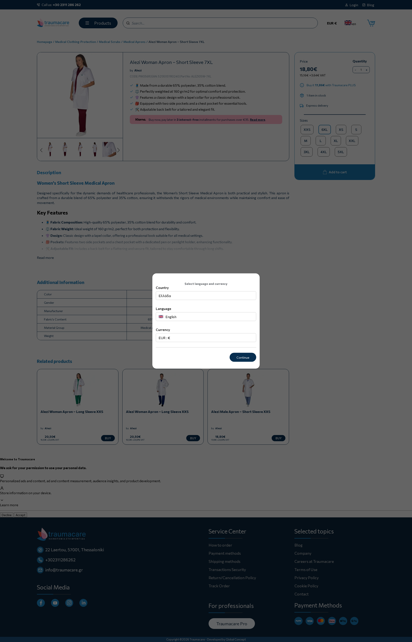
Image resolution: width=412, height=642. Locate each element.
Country (162, 287)
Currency (163, 329)
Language (163, 308)
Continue (242, 357)
